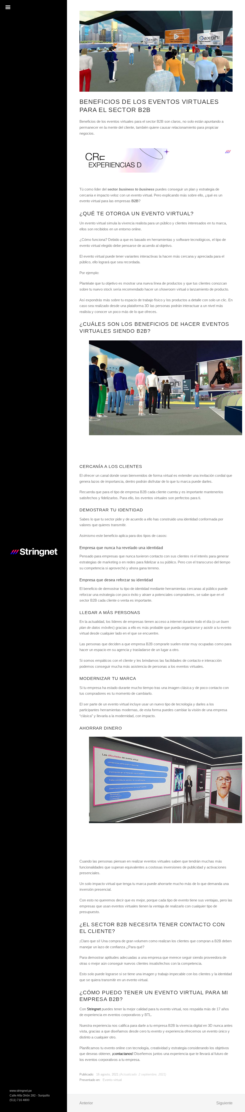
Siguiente (224, 1103)
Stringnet (94, 1009)
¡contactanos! (122, 1054)
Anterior (86, 1103)
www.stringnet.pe (21, 1090)
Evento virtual (112, 1080)
